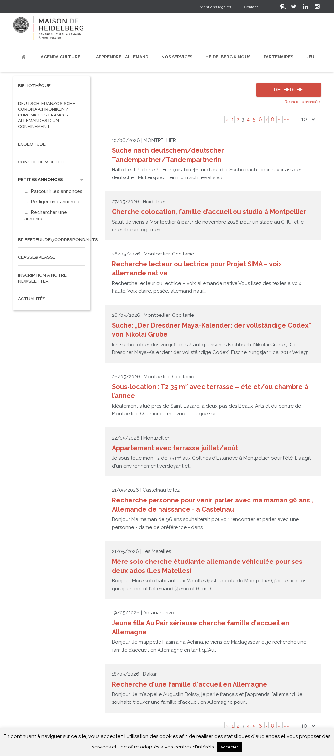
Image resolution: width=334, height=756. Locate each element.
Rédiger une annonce (55, 201)
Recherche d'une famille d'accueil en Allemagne (189, 684)
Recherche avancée (302, 102)
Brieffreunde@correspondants (51, 239)
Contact (251, 7)
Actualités (32, 298)
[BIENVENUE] (24, 57)
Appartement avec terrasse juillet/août (175, 448)
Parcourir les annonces (56, 191)
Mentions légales (215, 7)
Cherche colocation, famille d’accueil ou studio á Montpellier (209, 212)
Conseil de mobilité (41, 161)
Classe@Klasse (36, 257)
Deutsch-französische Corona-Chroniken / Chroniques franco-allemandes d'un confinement (46, 115)
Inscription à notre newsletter (42, 278)
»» (286, 119)
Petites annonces (40, 179)
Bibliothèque (34, 85)
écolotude (32, 144)
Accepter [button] (229, 747)
